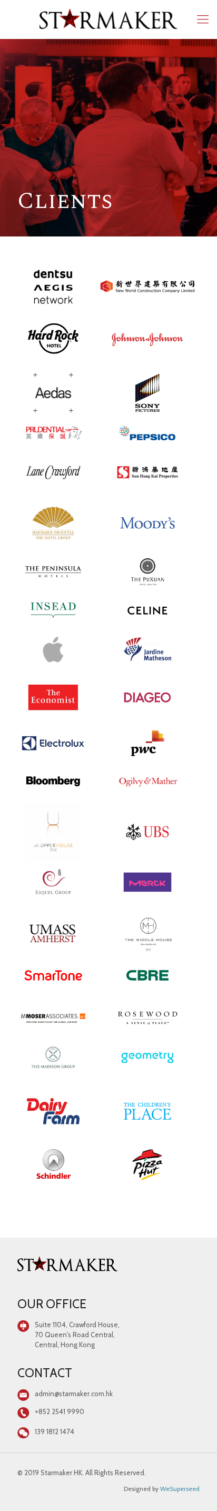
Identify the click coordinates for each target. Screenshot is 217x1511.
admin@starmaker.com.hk (74, 1393)
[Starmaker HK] (108, 19)
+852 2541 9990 (59, 1411)
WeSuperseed (180, 1489)
